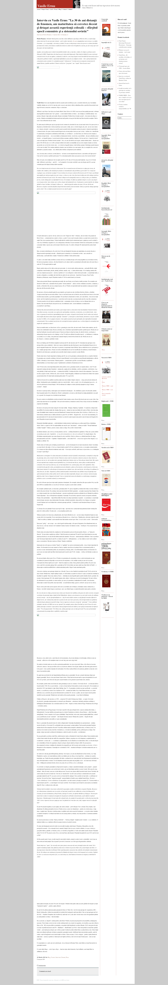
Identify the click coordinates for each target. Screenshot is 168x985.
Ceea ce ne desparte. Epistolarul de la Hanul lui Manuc (106, 304)
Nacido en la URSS (107, 447)
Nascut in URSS (106, 357)
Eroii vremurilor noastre (106, 394)
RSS (63, 980)
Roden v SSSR (106, 424)
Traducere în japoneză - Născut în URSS (107, 596)
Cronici (53, 957)
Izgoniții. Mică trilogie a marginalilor (106, 136)
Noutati (63, 957)
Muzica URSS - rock (107, 389)
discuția (75, 41)
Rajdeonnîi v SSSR (107, 401)
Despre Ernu (44, 9)
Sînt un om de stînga (105, 257)
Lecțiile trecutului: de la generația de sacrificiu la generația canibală (125, 90)
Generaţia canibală (104, 20)
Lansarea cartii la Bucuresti (106, 377)
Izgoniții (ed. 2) (106, 42)
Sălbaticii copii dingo (106, 113)
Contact (64, 9)
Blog (60, 9)
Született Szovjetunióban (106, 519)
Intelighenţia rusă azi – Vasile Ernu (107, 280)
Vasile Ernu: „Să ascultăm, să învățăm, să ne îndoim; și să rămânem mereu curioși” (125, 59)
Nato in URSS (105, 471)
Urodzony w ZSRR (107, 571)
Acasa (38, 9)
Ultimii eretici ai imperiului (106, 329)
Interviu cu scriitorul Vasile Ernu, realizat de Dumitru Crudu (125, 78)
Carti (51, 9)
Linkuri (70, 9)
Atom (67, 980)
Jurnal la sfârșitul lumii (107, 161)
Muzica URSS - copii (107, 386)
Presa (55, 9)
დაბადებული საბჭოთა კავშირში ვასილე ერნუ (106, 545)
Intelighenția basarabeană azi (106, 209)
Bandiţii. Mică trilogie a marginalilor (106, 184)
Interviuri (58, 957)
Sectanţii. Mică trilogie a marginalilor (106, 233)
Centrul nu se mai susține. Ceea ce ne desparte (107, 65)
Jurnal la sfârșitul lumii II (107, 89)
